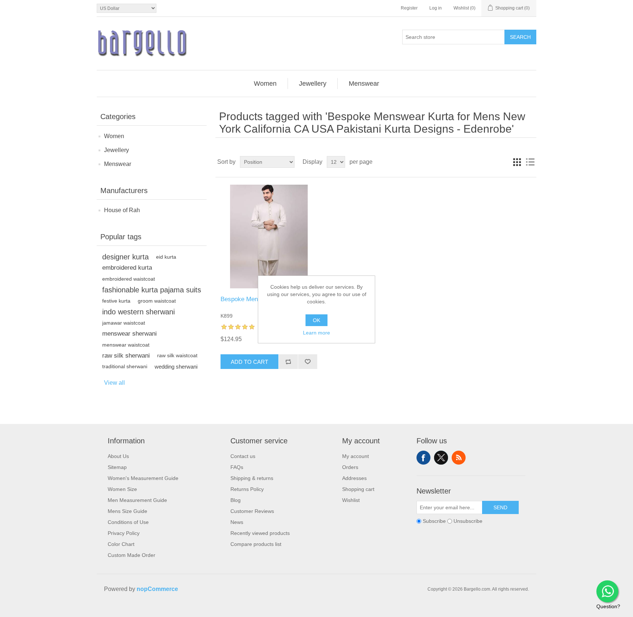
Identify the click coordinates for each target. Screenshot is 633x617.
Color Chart (121, 544)
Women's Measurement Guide (143, 478)
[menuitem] (265, 83)
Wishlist (351, 500)
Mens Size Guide (127, 511)
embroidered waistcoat (128, 279)
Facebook (423, 458)
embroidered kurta (127, 267)
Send (500, 507)
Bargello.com (305, 610)
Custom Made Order (131, 555)
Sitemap (117, 467)
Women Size (122, 489)
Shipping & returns (251, 478)
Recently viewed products (260, 533)
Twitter (441, 458)
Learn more (316, 333)
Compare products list (255, 544)
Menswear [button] (364, 83)
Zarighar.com (343, 610)
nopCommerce (157, 589)
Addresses (354, 478)
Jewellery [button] (312, 83)
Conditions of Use (128, 522)
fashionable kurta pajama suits (151, 290)
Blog (235, 500)
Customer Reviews (252, 511)
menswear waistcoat (125, 345)
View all (114, 383)
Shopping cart (358, 489)
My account (355, 456)
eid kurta (166, 257)
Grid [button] (516, 162)
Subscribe (434, 521)
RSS (459, 458)
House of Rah (122, 210)
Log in (435, 8)
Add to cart (249, 362)
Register (409, 8)
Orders (350, 467)
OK (316, 320)
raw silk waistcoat (177, 355)
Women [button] (265, 83)
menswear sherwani (129, 333)
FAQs (236, 467)
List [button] (530, 162)
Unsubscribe (468, 521)
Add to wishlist (307, 361)
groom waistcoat (157, 301)
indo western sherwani (138, 312)
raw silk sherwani (126, 355)
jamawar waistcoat (123, 323)
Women (114, 136)
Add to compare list (288, 361)
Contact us (242, 456)
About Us (118, 456)
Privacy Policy (124, 533)
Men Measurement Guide (137, 500)
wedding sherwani (176, 366)
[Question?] (607, 591)
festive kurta (116, 301)
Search (520, 37)
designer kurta (125, 257)
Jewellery (116, 150)
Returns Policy (247, 489)
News (236, 522)
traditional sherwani (124, 366)
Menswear (117, 164)
